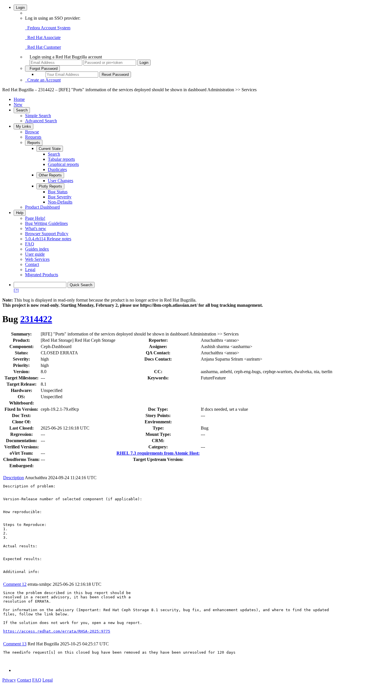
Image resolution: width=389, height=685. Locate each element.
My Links (23, 126)
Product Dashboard (42, 207)
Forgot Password (42, 68)
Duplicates (57, 169)
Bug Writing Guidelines (46, 223)
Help (19, 213)
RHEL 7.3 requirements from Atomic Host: (158, 453)
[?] (16, 290)
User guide (35, 254)
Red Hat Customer (43, 47)
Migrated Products (41, 274)
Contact (32, 264)
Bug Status (57, 191)
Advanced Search (41, 120)
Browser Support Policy (46, 233)
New (18, 104)
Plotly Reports (50, 186)
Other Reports (50, 175)
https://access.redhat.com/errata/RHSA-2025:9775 (56, 631)
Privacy (9, 680)
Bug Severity (59, 196)
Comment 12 (14, 584)
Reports (33, 143)
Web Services (37, 259)
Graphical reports (63, 164)
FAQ (29, 243)
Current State (50, 149)
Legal (30, 269)
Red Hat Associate (43, 37)
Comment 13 (14, 643)
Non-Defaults (60, 202)
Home (19, 99)
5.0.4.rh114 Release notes (48, 238)
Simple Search (38, 115)
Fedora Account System (47, 27)
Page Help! (35, 218)
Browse (32, 131)
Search (22, 110)
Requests (33, 137)
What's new (35, 228)
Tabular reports (61, 159)
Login (20, 7)
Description (13, 477)
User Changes (60, 180)
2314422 (36, 319)
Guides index (37, 249)
